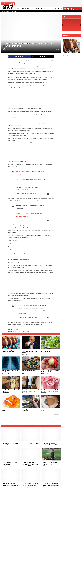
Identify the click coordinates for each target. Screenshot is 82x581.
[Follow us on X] (61, 8)
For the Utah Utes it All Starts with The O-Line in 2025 (30, 444)
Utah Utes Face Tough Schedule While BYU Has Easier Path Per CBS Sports (31, 464)
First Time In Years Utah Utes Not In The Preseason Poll (50, 444)
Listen (28, 8)
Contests (37, 8)
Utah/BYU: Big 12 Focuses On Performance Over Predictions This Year (51, 464)
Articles (14, 331)
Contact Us (43, 8)
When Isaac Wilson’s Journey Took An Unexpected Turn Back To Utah (10, 464)
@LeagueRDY (20, 174)
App (32, 8)
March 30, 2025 (32, 193)
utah (14, 329)
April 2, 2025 (31, 220)
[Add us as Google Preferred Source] (55, 8)
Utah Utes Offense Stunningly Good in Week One (10, 444)
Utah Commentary (25, 331)
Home (18, 8)
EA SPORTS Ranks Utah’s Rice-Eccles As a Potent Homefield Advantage (31, 485)
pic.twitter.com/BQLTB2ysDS (22, 216)
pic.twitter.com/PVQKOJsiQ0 (22, 190)
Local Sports (18, 331)
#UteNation (20, 313)
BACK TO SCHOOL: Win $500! (11, 11)
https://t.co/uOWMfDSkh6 (36, 213)
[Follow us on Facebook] (58, 8)
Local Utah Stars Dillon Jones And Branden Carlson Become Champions (51, 485)
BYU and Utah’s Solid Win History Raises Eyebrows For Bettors (10, 485)
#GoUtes (24, 313)
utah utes (17, 329)
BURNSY (6, 49)
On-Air (23, 8)
